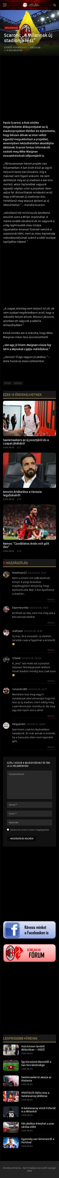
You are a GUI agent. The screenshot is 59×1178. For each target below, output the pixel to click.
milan (7, 383)
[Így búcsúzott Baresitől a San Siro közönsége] (11, 1065)
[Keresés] (54, 5)
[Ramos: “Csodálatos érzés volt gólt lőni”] (29, 522)
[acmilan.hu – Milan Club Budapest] (31, 5)
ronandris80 (19, 689)
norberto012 (20, 47)
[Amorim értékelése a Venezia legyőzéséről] (29, 470)
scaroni (18, 383)
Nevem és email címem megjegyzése (29, 830)
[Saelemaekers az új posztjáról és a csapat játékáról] (29, 418)
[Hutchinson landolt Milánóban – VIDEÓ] (11, 1050)
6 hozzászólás (14, 50)
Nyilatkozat (11, 28)
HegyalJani (18, 724)
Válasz (51, 600)
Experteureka (20, 607)
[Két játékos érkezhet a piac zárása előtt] (11, 1127)
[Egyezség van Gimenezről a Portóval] (11, 1142)
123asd (16, 658)
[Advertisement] (29, 87)
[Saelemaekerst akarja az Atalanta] (11, 1080)
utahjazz (17, 631)
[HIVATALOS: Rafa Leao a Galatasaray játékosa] (11, 1096)
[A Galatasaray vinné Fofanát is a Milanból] (11, 1111)
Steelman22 (19, 572)
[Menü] (5, 5)
